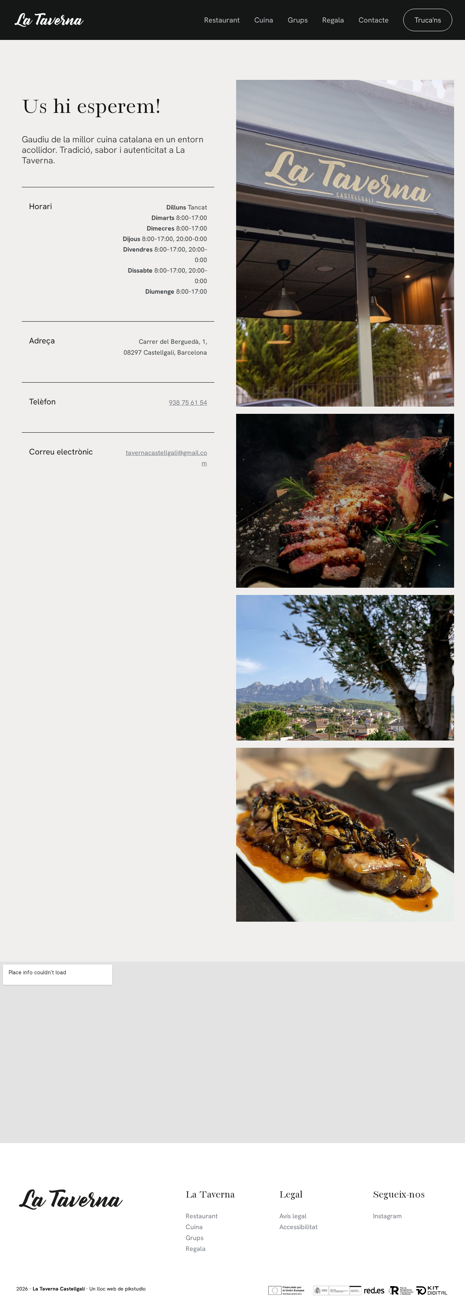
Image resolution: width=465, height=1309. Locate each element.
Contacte (374, 20)
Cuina (263, 20)
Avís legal (293, 1216)
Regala (333, 20)
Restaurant (222, 20)
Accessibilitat (298, 1227)
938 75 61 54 (188, 402)
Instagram (387, 1216)
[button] (427, 20)
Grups (298, 20)
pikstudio (135, 1288)
